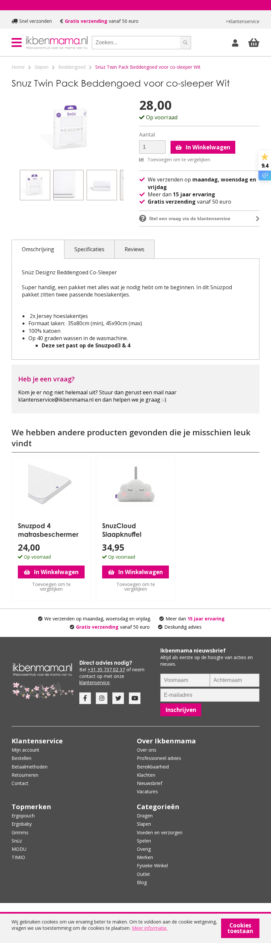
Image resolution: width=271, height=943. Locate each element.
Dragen (145, 815)
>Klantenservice (242, 21)
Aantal (147, 134)
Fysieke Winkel (152, 865)
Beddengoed (72, 67)
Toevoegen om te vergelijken (178, 159)
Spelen (144, 841)
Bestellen (21, 758)
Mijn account (25, 750)
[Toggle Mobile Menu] (17, 42)
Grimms (20, 832)
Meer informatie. (150, 928)
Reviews (134, 249)
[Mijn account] (236, 43)
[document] (135, 928)
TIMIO (18, 857)
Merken (145, 857)
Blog (142, 882)
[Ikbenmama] (57, 42)
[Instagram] (101, 698)
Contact (20, 783)
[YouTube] (134, 698)
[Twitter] (118, 698)
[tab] (38, 249)
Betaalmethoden (30, 767)
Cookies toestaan (240, 928)
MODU (19, 849)
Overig (144, 849)
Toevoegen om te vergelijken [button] (51, 586)
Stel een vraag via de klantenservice (189, 218)
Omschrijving (38, 249)
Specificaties (89, 249)
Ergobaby (22, 824)
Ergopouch (23, 815)
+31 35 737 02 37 (106, 669)
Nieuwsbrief (149, 783)
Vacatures (147, 791)
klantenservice (94, 682)
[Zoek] (185, 42)
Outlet (143, 874)
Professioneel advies (159, 758)
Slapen (41, 67)
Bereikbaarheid (153, 767)
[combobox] (136, 42)
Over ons (146, 750)
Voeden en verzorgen (159, 832)
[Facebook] (85, 698)
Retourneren (25, 775)
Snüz (17, 841)
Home (18, 67)
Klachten (146, 775)
